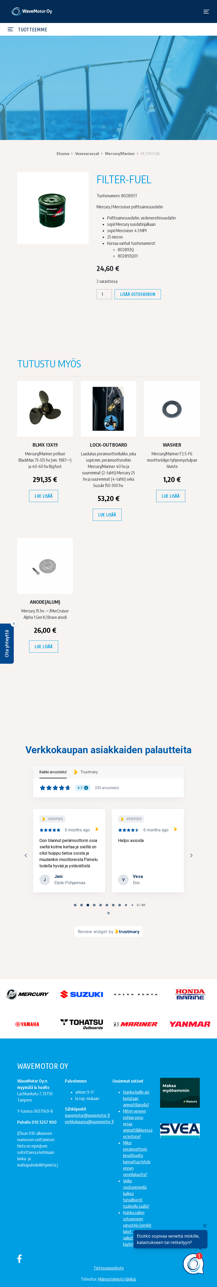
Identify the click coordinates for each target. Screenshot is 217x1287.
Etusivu (63, 153)
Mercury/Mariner (120, 153)
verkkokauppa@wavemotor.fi (89, 1121)
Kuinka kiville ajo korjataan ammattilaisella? (136, 1098)
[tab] (75, 905)
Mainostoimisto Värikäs (117, 1279)
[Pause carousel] (108, 913)
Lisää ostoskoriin (137, 294)
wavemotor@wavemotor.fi (87, 1115)
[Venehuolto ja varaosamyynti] (32, 11)
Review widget (92, 931)
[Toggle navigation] (206, 11)
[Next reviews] (191, 855)
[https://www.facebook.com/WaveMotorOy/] (19, 1258)
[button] (7, 644)
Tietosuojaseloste (108, 1268)
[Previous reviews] (26, 855)
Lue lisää (44, 496)
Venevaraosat (87, 153)
